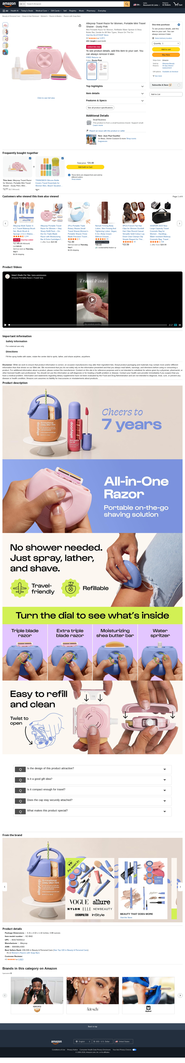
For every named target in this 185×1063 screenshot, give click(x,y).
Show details (76, 179)
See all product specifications (100, 108)
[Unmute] (180, 324)
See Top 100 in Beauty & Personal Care (71, 950)
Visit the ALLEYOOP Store (97, 35)
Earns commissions (39, 275)
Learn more (98, 125)
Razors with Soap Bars (72, 16)
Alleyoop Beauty (168, 64)
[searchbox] (75, 4)
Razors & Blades (55, 16)
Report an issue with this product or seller (107, 131)
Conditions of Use (58, 1050)
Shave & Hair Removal (30, 16)
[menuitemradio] (175, 325)
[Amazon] (9, 4)
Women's (44, 16)
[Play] (5, 325)
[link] (50, 166)
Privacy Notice (72, 1050)
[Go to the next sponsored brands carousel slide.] (180, 995)
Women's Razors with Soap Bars (26, 953)
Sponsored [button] (6, 973)
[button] (5, 10)
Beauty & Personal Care (11, 16)
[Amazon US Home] (56, 1042)
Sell (64, 11)
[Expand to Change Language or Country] (89, 1042)
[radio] (5, 25)
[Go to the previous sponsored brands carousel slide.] (5, 995)
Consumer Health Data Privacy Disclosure (95, 1050)
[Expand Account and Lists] (159, 5)
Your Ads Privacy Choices (122, 1050)
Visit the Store (126, 917)
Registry (72, 11)
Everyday (102, 11)
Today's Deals (27, 11)
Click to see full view (46, 98)
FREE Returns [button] (92, 57)
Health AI (14, 11)
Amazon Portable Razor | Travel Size (27, 278)
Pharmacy (91, 11)
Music (81, 11)
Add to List (155, 94)
